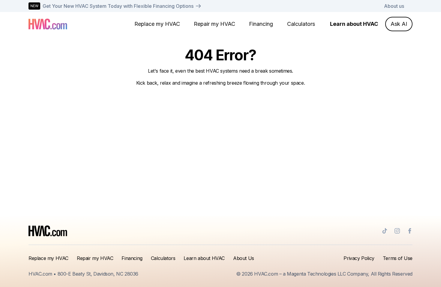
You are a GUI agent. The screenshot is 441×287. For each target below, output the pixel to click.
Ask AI (399, 24)
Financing (261, 24)
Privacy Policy (359, 258)
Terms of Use (397, 258)
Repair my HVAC (214, 24)
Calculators (301, 24)
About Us (243, 258)
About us (394, 6)
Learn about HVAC (354, 24)
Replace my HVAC (157, 24)
